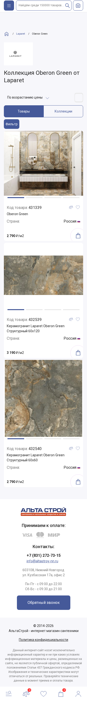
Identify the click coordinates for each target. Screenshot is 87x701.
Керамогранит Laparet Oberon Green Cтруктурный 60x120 (36, 328)
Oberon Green (17, 214)
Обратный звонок (44, 602)
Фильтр (12, 124)
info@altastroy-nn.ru (42, 561)
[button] (15, 197)
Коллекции (63, 111)
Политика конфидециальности (43, 640)
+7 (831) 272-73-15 (44, 555)
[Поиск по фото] (78, 5)
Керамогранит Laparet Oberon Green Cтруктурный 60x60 (36, 457)
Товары (24, 111)
